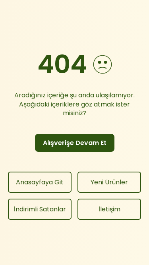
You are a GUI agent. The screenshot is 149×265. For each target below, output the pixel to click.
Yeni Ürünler (109, 182)
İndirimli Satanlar (40, 209)
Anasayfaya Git (40, 182)
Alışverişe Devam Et (74, 142)
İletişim (109, 209)
